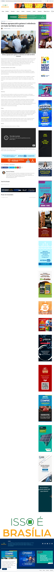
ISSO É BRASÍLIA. (12, 164)
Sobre (44, 570)
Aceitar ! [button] (4, 568)
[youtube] (47, 1)
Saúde (34, 11)
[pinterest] (52, 543)
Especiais (39, 11)
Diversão (12, 11)
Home (3, 11)
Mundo (23, 11)
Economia (28, 11)
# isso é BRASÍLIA (9, 21)
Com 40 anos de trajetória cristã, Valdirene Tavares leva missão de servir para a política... (20, 1)
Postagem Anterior (5, 197)
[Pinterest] (18, 167)
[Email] (20, 167)
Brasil (18, 11)
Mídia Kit (51, 570)
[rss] (52, 1)
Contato (47, 570)
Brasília (7, 11)
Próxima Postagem (32, 197)
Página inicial (3, 21)
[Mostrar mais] (22, 167)
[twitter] (45, 543)
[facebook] (43, 543)
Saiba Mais (9, 567)
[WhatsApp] (16, 167)
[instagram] (49, 1)
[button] (49, 11)
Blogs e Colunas (47, 11)
